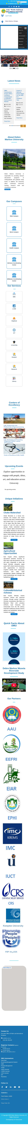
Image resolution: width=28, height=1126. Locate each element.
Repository (4, 1076)
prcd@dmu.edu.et (12, 3)
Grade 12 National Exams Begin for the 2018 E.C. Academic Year (20, 95)
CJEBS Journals (5, 1071)
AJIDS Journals (5, 1069)
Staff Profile (8, 16)
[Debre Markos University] (12, 11)
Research (21, 41)
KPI (2, 1074)
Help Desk (3, 1060)
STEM (2, 1067)
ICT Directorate (18, 1119)
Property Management (6, 1065)
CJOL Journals (5, 1073)
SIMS (2, 1064)
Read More (7, 121)
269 (21, 3)
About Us (21, 30)
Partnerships (22, 47)
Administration (22, 35)
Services (21, 44)
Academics (21, 38)
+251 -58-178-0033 (15, 1)
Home (20, 27)
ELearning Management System (9, 1062)
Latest (20, 33)
